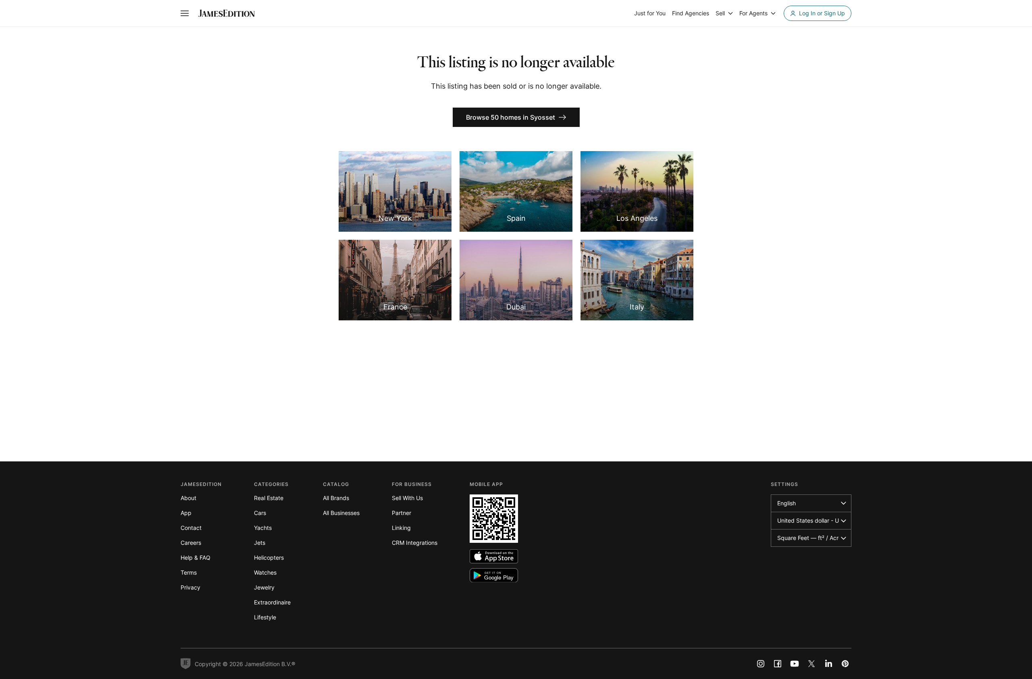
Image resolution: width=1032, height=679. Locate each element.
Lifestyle (265, 617)
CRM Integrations (414, 542)
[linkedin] (828, 664)
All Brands (336, 497)
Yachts (263, 527)
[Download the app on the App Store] (494, 556)
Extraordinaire (272, 602)
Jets (259, 542)
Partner (401, 512)
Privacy (190, 587)
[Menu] (184, 13)
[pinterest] (845, 664)
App (186, 512)
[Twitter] (811, 664)
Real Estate (268, 497)
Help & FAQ (195, 557)
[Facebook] (778, 664)
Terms (189, 572)
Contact (191, 527)
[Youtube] (795, 664)
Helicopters (269, 557)
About (188, 497)
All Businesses (341, 512)
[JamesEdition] (226, 13)
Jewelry (264, 587)
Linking (401, 527)
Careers (191, 542)
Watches (265, 572)
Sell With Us (407, 497)
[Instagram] (761, 664)
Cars (260, 512)
